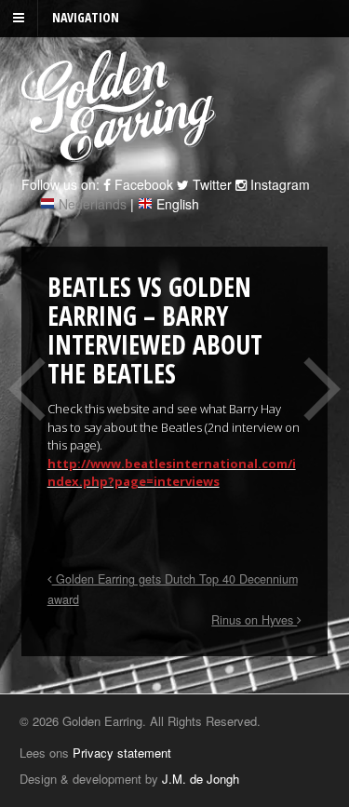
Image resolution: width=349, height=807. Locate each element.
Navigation (85, 17)
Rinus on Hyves (254, 620)
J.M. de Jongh (200, 778)
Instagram (278, 184)
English (177, 204)
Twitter (210, 184)
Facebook (142, 184)
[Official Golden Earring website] (121, 151)
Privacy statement (122, 752)
